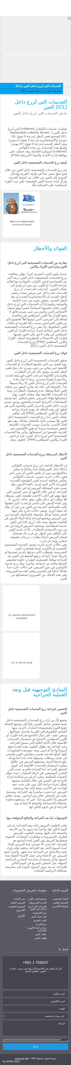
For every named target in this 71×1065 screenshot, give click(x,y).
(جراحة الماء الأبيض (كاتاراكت (37, 929)
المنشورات (18, 890)
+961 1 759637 (35, 962)
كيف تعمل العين (39, 916)
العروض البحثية (18, 902)
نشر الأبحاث (19, 899)
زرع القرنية (41, 924)
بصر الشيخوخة (40, 912)
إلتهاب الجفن (40, 938)
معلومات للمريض (36, 890)
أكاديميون (20, 910)
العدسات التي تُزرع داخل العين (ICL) (37, 907)
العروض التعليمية (17, 906)
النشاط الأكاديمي (60, 906)
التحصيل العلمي (60, 902)
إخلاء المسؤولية (22, 1058)
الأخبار (21, 916)
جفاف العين (41, 934)
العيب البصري (40, 920)
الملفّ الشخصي (60, 899)
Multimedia (63, 38)
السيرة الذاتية (60, 890)
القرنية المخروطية (38, 902)
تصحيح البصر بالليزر (37, 899)
